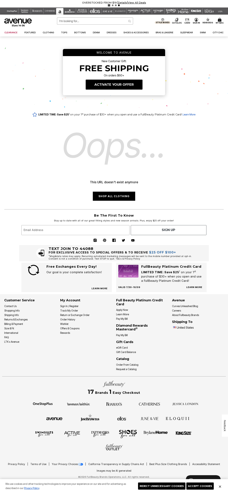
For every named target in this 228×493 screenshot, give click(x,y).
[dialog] (220, 11)
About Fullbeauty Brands (185, 314)
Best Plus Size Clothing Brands (168, 464)
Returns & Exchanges (16, 319)
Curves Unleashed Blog (185, 306)
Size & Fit (9, 328)
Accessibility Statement (206, 464)
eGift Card (122, 347)
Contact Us (10, 306)
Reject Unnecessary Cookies (162, 486)
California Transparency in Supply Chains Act (116, 464)
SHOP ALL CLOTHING (114, 196)
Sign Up (168, 230)
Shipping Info (11, 314)
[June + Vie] (150, 418)
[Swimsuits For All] (44, 434)
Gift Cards (124, 342)
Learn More (189, 114)
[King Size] (184, 434)
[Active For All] (72, 434)
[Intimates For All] (100, 434)
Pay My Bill (122, 318)
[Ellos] (121, 418)
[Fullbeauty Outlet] (114, 447)
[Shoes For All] (128, 434)
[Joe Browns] (90, 418)
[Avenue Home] (18, 22)
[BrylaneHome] (155, 434)
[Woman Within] (78, 404)
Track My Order (69, 310)
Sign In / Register (69, 306)
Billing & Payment (13, 323)
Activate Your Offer (114, 85)
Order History (67, 319)
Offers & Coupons (69, 328)
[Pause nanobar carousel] (109, 5)
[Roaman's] (114, 404)
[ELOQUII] (177, 418)
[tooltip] (12, 11)
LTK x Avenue (11, 341)
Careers (176, 310)
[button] (156, 2)
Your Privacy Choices (65, 464)
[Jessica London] (185, 404)
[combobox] (95, 21)
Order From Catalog (127, 364)
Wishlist (64, 323)
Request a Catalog (126, 369)
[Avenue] (54, 418)
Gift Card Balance (126, 352)
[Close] (220, 486)
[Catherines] (149, 404)
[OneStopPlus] (43, 404)
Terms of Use (38, 464)
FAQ (6, 337)
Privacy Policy (31, 488)
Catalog (122, 359)
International (11, 332)
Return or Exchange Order (75, 314)
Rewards (65, 332)
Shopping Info (12, 310)
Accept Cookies (200, 486)
